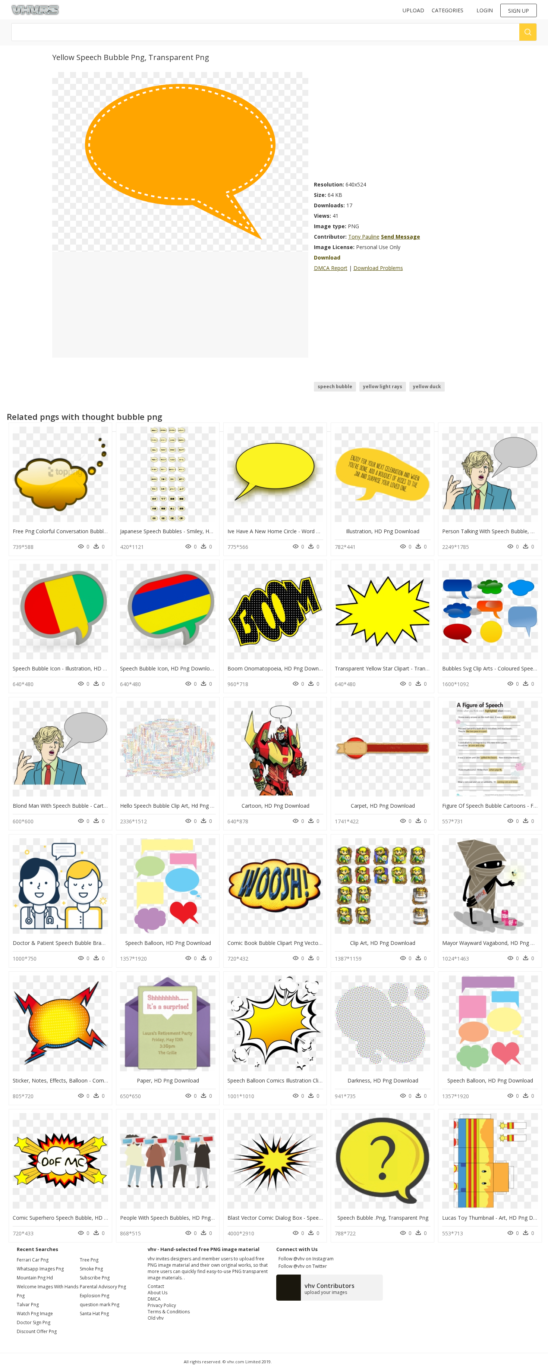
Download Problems (378, 267)
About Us (157, 1292)
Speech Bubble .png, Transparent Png (382, 1217)
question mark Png (99, 1304)
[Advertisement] (405, 124)
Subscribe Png (95, 1278)
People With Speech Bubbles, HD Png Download (178, 1217)
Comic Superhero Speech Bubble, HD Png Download (76, 1217)
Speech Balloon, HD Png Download (168, 942)
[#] (180, 161)
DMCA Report (330, 267)
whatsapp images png (40, 1269)
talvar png (28, 1304)
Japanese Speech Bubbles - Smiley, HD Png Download (185, 531)
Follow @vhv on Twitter (301, 1266)
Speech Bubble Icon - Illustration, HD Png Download (76, 668)
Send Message (400, 236)
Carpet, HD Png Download (383, 805)
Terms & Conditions (169, 1311)
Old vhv (156, 1318)
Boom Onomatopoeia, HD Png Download (278, 668)
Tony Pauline (363, 236)
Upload (413, 10)
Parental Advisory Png (103, 1286)
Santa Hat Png (94, 1313)
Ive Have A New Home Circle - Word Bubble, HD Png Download (304, 531)
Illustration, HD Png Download (382, 531)
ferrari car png (32, 1260)
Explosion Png (94, 1295)
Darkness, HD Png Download (382, 1080)
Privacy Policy (162, 1305)
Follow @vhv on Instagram (305, 1259)
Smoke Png (91, 1269)
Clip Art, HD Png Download (382, 942)
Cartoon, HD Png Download (275, 805)
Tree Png (89, 1260)
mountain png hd (35, 1278)
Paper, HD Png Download (168, 1080)
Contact (156, 1286)
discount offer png (37, 1331)
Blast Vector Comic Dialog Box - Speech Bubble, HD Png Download (309, 1217)
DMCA (154, 1299)
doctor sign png (33, 1322)
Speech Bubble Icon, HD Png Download (168, 668)
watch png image (35, 1313)
